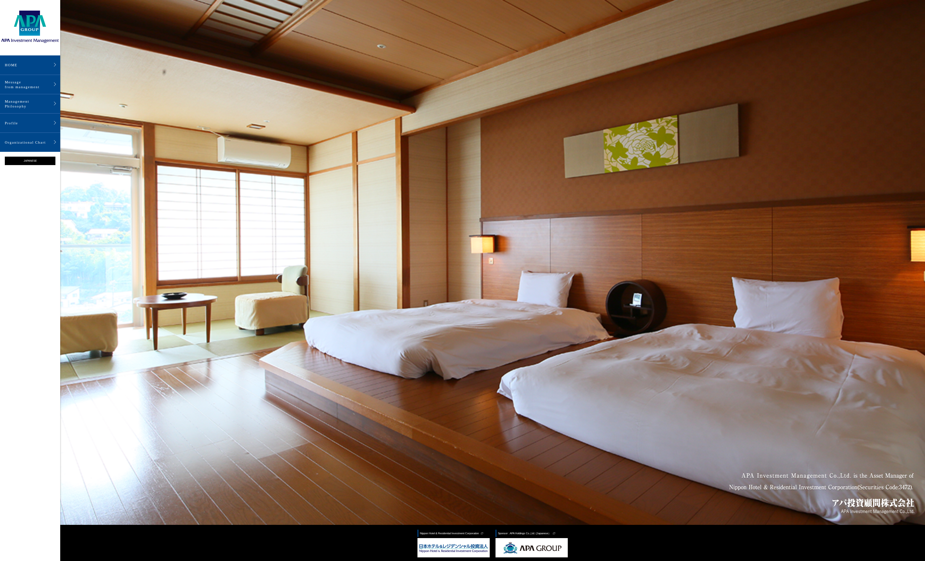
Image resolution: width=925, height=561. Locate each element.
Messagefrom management (22, 84)
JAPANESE (30, 160)
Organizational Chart (25, 142)
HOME (11, 65)
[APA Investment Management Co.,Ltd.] (30, 27)
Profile (11, 123)
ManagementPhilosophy (17, 104)
